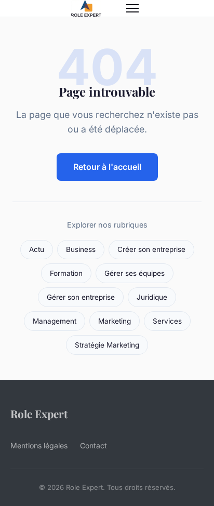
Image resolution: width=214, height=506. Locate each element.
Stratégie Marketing (107, 345)
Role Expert (39, 413)
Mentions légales (39, 445)
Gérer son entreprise (81, 297)
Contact (93, 445)
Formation (66, 273)
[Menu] (132, 8)
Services (167, 321)
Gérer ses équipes (134, 273)
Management (54, 321)
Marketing (114, 321)
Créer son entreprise (151, 249)
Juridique (152, 297)
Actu (36, 249)
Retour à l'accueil (107, 167)
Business (81, 249)
